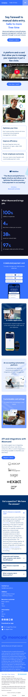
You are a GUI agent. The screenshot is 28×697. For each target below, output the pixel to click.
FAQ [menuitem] (3, 604)
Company (4, 2)
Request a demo (14, 40)
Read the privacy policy (6, 690)
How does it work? (14, 84)
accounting (6, 522)
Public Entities (13, 2)
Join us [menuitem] (3, 614)
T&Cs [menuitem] (3, 606)
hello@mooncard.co (7, 588)
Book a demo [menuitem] (5, 601)
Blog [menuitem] (3, 616)
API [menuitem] (2, 612)
